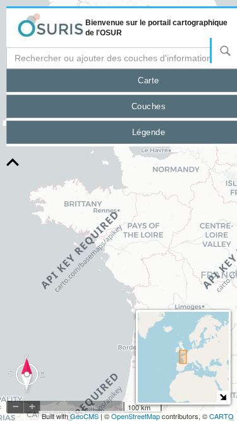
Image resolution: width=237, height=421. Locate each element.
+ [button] (32, 406)
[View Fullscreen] (223, 406)
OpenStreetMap (135, 416)
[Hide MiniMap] (223, 397)
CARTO (221, 416)
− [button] (16, 406)
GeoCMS (84, 416)
